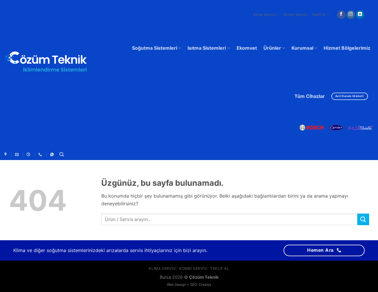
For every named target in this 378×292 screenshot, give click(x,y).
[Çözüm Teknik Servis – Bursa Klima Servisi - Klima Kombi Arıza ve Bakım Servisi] (45, 63)
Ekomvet (247, 48)
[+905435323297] (52, 154)
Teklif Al (319, 14)
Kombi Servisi (295, 14)
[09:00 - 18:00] (29, 154)
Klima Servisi (264, 14)
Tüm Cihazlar (309, 96)
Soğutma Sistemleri (154, 48)
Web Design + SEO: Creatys (189, 285)
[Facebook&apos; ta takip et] (341, 14)
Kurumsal (302, 48)
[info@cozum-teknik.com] (17, 154)
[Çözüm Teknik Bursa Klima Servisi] (6, 154)
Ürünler (272, 48)
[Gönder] (363, 219)
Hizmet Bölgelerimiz (347, 48)
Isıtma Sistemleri (207, 48)
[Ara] (61, 154)
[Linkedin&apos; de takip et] (360, 14)
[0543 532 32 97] (40, 154)
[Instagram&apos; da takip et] (350, 14)
